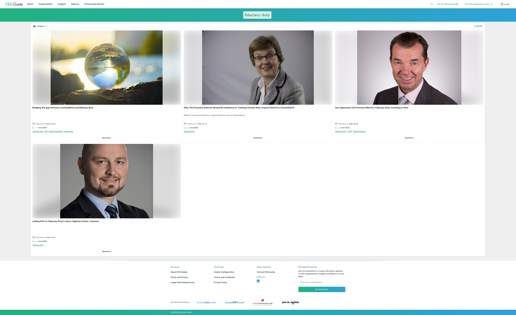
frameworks (68, 132)
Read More (106, 138)
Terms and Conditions (224, 277)
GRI (46, 132)
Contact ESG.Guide (266, 272)
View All (479, 26)
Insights (62, 4)
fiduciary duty (257, 15)
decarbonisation (359, 132)
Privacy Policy (220, 282)
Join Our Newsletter (446, 4)
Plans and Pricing (179, 277)
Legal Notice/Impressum (183, 282)
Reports (75, 4)
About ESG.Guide (179, 272)
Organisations (46, 4)
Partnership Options (94, 4)
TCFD (349, 132)
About (30, 4)
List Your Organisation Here (477, 4)
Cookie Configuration (224, 272)
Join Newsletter (322, 289)
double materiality (56, 132)
